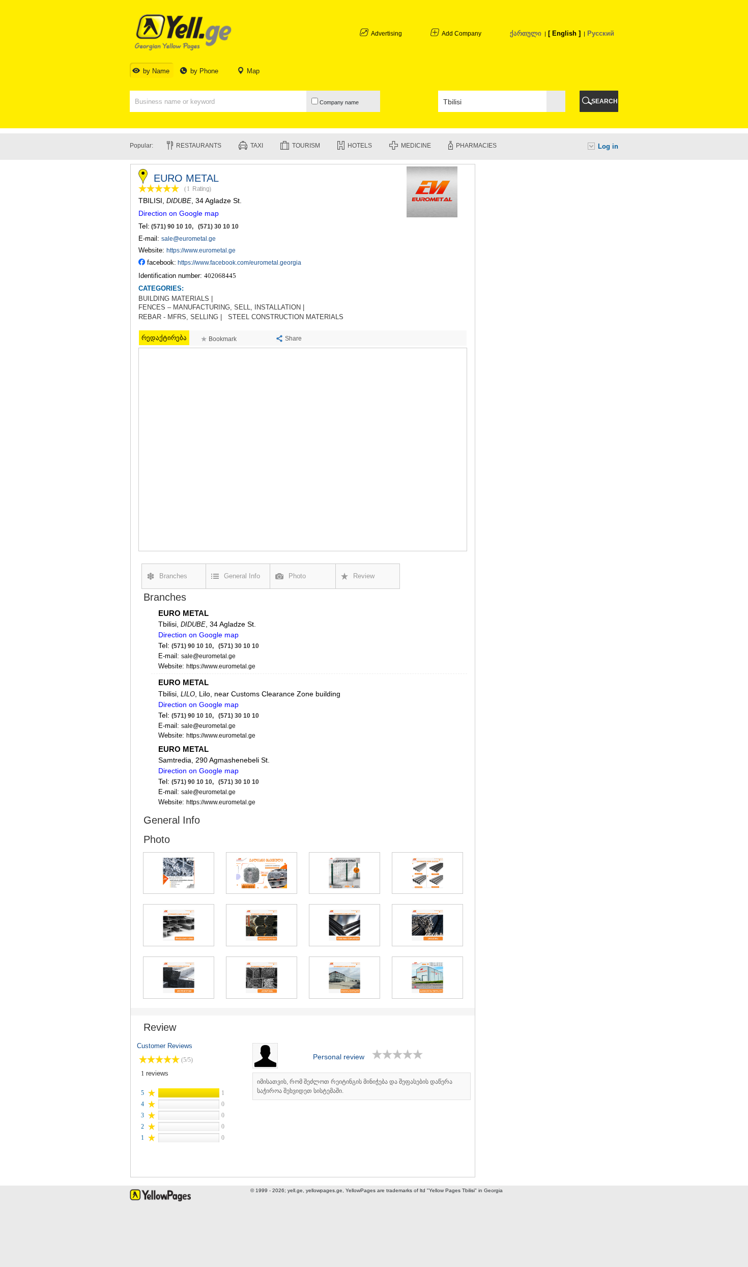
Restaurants (198, 145)
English (564, 33)
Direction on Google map (178, 213)
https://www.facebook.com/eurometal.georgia (239, 262)
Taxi (256, 145)
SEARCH (604, 101)
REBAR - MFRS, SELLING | (180, 317)
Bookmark (223, 339)
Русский (600, 33)
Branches (173, 576)
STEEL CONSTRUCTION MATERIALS (285, 317)
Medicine (416, 145)
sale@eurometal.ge (188, 238)
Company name (338, 102)
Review (364, 576)
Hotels (360, 145)
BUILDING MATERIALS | (175, 298)
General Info (242, 576)
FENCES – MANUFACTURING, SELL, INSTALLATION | (221, 307)
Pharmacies (476, 145)
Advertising (386, 33)
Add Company (461, 33)
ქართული (525, 33)
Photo (297, 576)
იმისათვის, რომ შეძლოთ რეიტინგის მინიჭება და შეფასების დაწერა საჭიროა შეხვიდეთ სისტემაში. (354, 1086)
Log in (608, 146)
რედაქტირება (164, 338)
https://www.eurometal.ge (201, 250)
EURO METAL (183, 613)
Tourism (306, 145)
